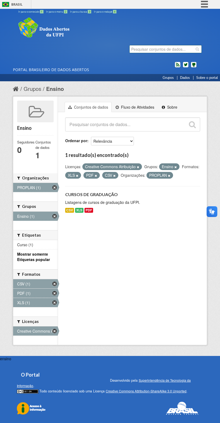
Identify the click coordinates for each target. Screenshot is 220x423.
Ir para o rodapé (104, 11)
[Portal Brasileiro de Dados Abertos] (76, 28)
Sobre (171, 107)
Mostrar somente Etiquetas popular (33, 256)
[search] (197, 49)
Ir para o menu (56, 11)
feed (177, 67)
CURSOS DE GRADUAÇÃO (91, 194)
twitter (185, 67)
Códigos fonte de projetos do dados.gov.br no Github (193, 67)
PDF (89, 210)
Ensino (55, 89)
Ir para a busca (80, 11)
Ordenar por (76, 140)
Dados (185, 78)
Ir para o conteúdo (30, 11)
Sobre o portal (207, 78)
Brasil (17, 4)
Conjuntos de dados (90, 107)
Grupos (168, 78)
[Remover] (138, 167)
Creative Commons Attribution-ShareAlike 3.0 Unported (146, 391)
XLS (79, 210)
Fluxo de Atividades (137, 107)
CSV (69, 210)
